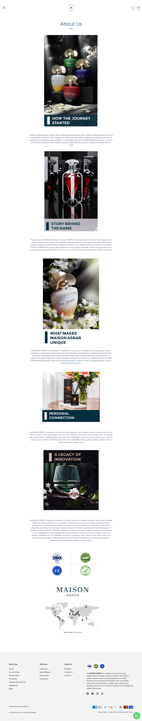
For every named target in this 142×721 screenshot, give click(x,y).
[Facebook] (88, 693)
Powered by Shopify (29, 712)
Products (67, 669)
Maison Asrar (18, 712)
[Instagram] (97, 693)
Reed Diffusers (45, 672)
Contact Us (68, 672)
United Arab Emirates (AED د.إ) (18, 707)
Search (11, 669)
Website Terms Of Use (17, 682)
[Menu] (3, 7)
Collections (44, 669)
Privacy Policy (14, 675)
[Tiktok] (102, 693)
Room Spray (44, 675)
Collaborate (13, 685)
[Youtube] (92, 693)
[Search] (132, 8)
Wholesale (13, 679)
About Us (67, 675)
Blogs (11, 689)
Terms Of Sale (14, 672)
